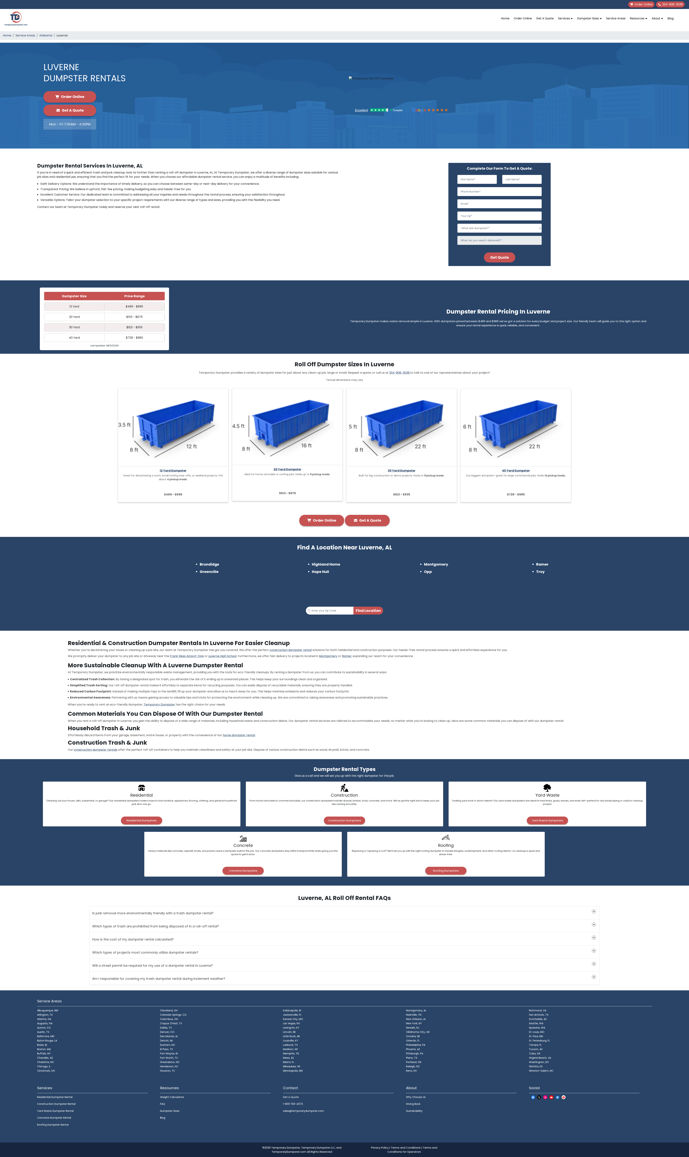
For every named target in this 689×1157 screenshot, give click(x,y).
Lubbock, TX (290, 1045)
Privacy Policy (380, 1147)
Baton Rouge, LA (47, 1040)
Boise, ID (42, 1045)
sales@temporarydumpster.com (303, 1111)
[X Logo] (539, 1097)
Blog (670, 18)
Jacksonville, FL (292, 1015)
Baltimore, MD (45, 1036)
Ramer (542, 564)
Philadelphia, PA (415, 1045)
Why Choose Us (416, 1097)
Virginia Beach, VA (540, 1058)
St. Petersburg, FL (539, 1040)
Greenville (209, 571)
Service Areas (615, 18)
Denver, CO (167, 1032)
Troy (540, 571)
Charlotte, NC (45, 1062)
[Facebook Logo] (533, 1097)
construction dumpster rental (290, 650)
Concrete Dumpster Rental (54, 1118)
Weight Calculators (172, 1097)
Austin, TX (43, 1032)
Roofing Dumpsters (446, 871)
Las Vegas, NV (291, 1023)
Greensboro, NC (170, 1062)
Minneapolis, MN (293, 1071)
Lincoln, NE (289, 1032)
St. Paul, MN (536, 1036)
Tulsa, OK (534, 1053)
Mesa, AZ (288, 1058)
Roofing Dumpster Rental (53, 1125)
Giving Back (413, 1104)
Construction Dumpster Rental (56, 1104)
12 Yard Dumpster (173, 471)
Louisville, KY (290, 1040)
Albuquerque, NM (47, 1010)
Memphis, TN (291, 1053)
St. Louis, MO (536, 1032)
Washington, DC (539, 1062)
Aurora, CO (44, 1027)
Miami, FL (288, 1062)
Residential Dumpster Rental (54, 1097)
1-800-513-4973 (293, 1104)
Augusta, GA (44, 1023)
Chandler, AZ (45, 1058)
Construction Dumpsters (344, 820)
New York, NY (414, 1023)
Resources (637, 18)
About (656, 18)
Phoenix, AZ (413, 1049)
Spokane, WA (537, 1027)
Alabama (45, 35)
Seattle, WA (536, 1023)
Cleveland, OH (169, 1010)
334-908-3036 (399, 373)
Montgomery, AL (416, 1010)
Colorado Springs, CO (173, 1015)
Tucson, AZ (536, 1049)
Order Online (523, 18)
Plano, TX (411, 1058)
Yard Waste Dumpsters (547, 820)
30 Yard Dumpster (401, 471)
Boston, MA (44, 1049)
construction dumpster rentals (95, 750)
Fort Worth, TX (169, 1058)
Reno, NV (411, 1071)
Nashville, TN (413, 1015)
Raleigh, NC (413, 1066)
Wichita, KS (536, 1066)
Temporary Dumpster (159, 704)
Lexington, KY (291, 1027)
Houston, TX (167, 1071)
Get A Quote (545, 18)
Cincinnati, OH (46, 1071)
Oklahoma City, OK (418, 1032)
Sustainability (414, 1111)
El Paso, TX (166, 1049)
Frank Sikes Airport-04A (187, 656)
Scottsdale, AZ (538, 1019)
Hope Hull (320, 571)
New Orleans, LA (416, 1019)
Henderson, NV (169, 1066)
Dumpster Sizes (588, 18)
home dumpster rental (239, 735)
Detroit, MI (166, 1040)
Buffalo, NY (44, 1053)
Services (564, 18)
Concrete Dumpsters (243, 871)
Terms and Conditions (406, 1147)
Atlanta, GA (44, 1019)
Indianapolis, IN (292, 1010)
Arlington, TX (45, 1015)
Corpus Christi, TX (171, 1023)
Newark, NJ (412, 1027)
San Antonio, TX (539, 1015)
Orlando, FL (413, 1040)
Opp (428, 571)
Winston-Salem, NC (541, 1071)
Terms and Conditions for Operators (412, 1150)
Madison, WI (290, 1049)
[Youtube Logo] (551, 1097)
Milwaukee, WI (291, 1066)
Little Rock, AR (291, 1036)
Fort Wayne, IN (169, 1053)
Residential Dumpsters (141, 820)
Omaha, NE (413, 1036)
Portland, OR (413, 1062)
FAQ (162, 1104)
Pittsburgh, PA (414, 1053)
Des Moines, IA (169, 1036)
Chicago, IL (44, 1066)
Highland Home (326, 564)
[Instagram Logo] (545, 1097)
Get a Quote (291, 1097)
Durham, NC (167, 1045)
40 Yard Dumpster (516, 471)
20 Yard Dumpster (287, 469)
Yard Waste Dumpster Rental (55, 1111)
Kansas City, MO (293, 1019)
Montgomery (436, 564)
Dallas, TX (166, 1027)
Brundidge (209, 564)
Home (505, 18)
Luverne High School (222, 656)
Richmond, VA (537, 1010)
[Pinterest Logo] (563, 1097)
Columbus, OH (169, 1019)
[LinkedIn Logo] (557, 1097)
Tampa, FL (535, 1045)
